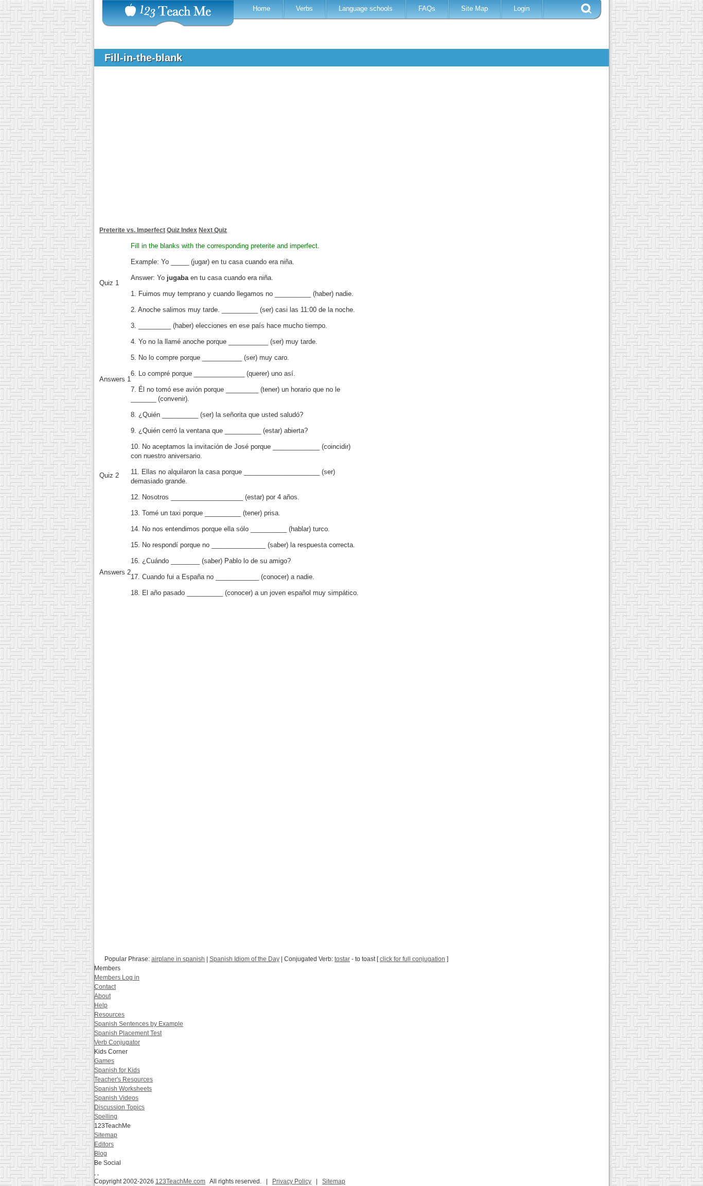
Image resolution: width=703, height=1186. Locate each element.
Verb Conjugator (117, 1042)
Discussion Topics (119, 1107)
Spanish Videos (116, 1098)
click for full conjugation (412, 959)
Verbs (304, 8)
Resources (109, 1014)
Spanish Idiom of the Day (244, 959)
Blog (100, 1153)
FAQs (426, 8)
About (102, 996)
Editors (104, 1144)
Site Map (474, 8)
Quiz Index (182, 230)
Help (101, 1005)
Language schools (366, 8)
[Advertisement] (343, 151)
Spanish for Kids (117, 1070)
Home (261, 8)
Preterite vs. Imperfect (132, 230)
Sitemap (105, 1135)
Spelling (105, 1116)
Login (522, 8)
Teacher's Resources (123, 1079)
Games (104, 1061)
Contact (105, 986)
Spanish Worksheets (123, 1088)
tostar (342, 959)
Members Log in (116, 977)
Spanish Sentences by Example (138, 1023)
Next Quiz (213, 230)
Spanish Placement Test (128, 1033)
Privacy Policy (291, 1181)
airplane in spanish (178, 959)
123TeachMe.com (180, 1181)
